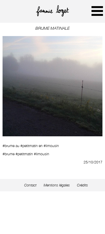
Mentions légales (57, 185)
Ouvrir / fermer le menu (97, 11)
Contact (30, 185)
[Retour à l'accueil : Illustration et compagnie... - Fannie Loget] (52, 15)
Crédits (82, 185)
